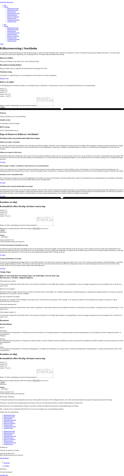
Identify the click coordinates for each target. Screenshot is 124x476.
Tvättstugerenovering (13, 20)
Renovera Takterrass (13, 16)
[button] (62, 281)
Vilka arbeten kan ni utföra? (8, 281)
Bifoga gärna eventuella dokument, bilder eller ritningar (16, 228)
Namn (2, 88)
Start (5, 5)
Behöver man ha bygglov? (7, 289)
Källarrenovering (12, 15)
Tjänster (6, 7)
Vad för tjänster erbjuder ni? (8, 312)
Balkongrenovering (12, 10)
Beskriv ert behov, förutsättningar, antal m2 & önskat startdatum (18, 105)
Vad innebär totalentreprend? (8, 304)
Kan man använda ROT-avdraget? (10, 296)
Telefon (2, 90)
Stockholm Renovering (6, 2)
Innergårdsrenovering (13, 13)
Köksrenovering (12, 18)
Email (2, 92)
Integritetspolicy (4, 458)
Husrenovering (11, 12)
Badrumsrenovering (13, 8)
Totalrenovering (11, 21)
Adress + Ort (4, 94)
